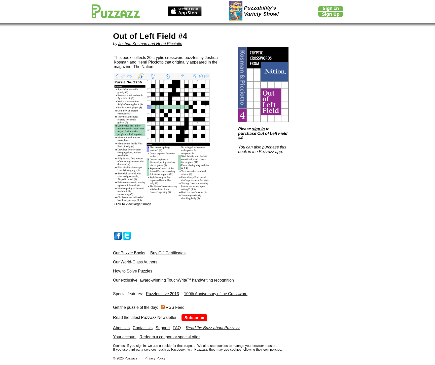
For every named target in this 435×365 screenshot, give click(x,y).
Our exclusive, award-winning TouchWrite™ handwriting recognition (173, 280)
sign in (258, 129)
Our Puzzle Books (129, 253)
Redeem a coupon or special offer (169, 337)
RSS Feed (175, 307)
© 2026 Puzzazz (125, 358)
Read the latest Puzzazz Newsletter (144, 317)
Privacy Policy (155, 358)
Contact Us (143, 328)
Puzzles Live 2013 (162, 294)
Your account (124, 337)
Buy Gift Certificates (168, 253)
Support (163, 328)
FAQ (177, 328)
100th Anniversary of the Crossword (215, 294)
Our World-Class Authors (135, 262)
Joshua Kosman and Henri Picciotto (150, 44)
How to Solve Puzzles (132, 271)
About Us (121, 328)
